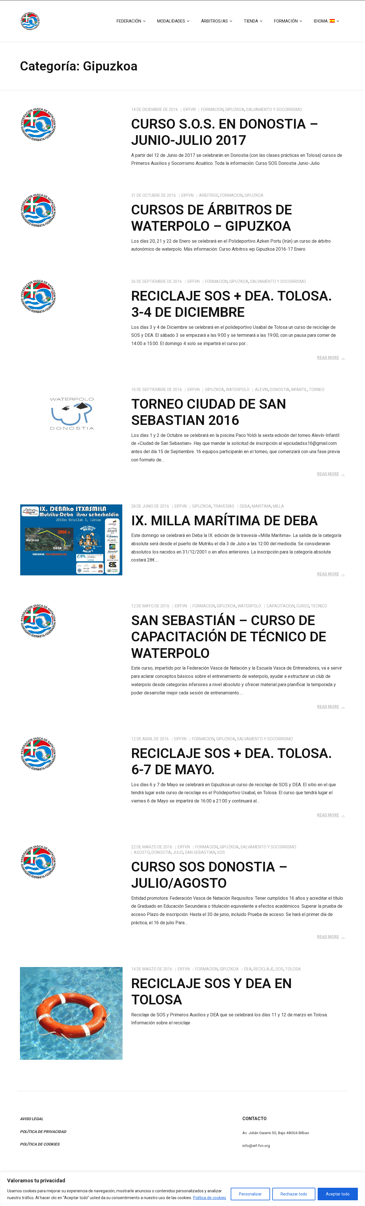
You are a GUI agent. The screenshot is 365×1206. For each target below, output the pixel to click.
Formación (212, 109)
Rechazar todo (294, 1194)
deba (245, 506)
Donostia (279, 389)
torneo (317, 389)
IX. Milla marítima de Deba (224, 520)
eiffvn (189, 109)
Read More (328, 357)
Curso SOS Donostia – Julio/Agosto (209, 875)
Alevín (261, 389)
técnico (319, 606)
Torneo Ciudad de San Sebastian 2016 (208, 412)
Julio (178, 852)
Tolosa (293, 969)
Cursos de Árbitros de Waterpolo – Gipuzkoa (211, 218)
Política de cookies (209, 1197)
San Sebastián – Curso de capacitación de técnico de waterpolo (228, 636)
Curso (302, 606)
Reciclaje (264, 969)
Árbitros (208, 195)
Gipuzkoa (234, 109)
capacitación (281, 606)
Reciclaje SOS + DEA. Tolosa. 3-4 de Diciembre (231, 304)
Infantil (299, 389)
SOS (221, 852)
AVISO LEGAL (31, 1118)
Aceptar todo (338, 1194)
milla (278, 506)
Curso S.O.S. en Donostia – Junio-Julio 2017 (224, 132)
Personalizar (250, 1194)
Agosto (142, 852)
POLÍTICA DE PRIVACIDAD (43, 1131)
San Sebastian (200, 852)
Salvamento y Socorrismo (274, 109)
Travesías (223, 506)
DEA (248, 969)
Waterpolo (238, 389)
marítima (261, 506)
